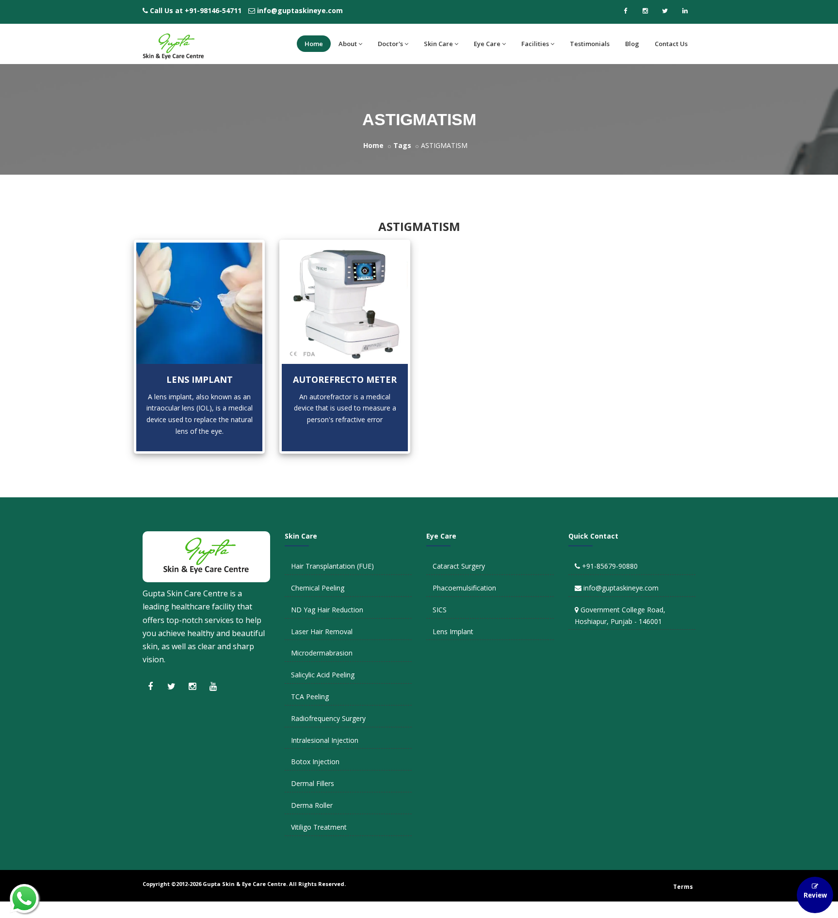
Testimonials (590, 43)
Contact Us (671, 43)
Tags (402, 145)
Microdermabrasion (322, 652)
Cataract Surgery (459, 566)
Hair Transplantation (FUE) (332, 566)
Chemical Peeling (317, 587)
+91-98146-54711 (213, 10)
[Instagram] (645, 10)
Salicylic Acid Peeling (323, 674)
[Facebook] (625, 10)
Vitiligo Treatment (319, 827)
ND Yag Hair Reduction (327, 609)
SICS (440, 609)
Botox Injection (315, 761)
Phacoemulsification (464, 587)
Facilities (535, 43)
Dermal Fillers (312, 783)
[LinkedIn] (684, 10)
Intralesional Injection (324, 740)
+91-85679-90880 (610, 566)
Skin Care (438, 43)
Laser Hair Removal (322, 631)
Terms (683, 887)
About (347, 43)
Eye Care (487, 43)
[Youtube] (213, 686)
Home (314, 43)
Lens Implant (199, 379)
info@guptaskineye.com (300, 10)
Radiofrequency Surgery (328, 718)
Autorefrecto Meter (345, 379)
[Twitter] (665, 10)
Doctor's (390, 43)
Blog (632, 43)
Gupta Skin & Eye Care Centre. (245, 883)
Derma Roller (312, 805)
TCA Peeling (310, 696)
